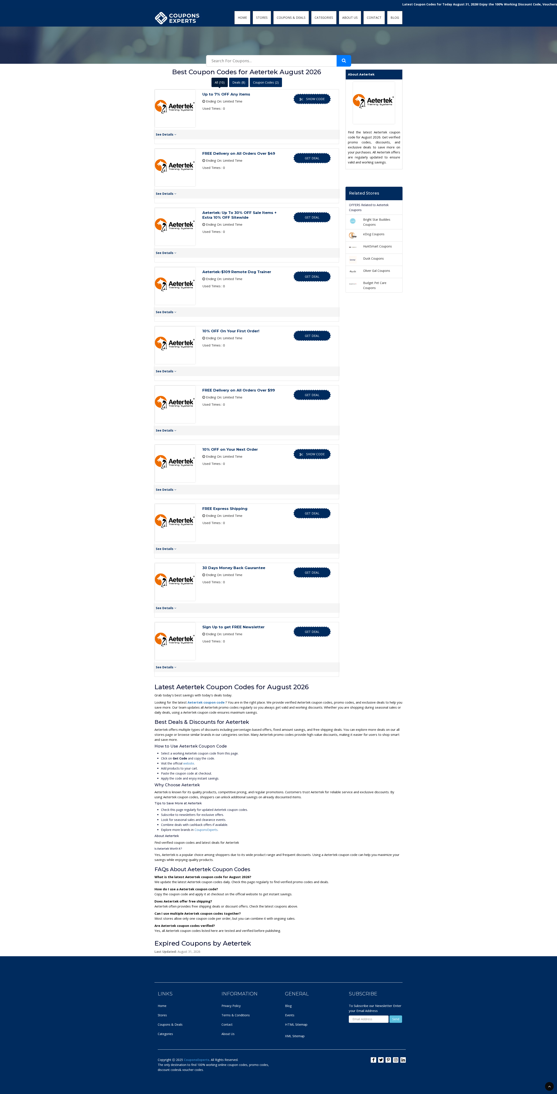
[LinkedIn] (403, 1060)
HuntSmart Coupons (377, 246)
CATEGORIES (324, 17)
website (188, 763)
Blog (288, 1006)
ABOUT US (350, 17)
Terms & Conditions (235, 1015)
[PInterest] (388, 1060)
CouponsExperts (206, 830)
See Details (165, 134)
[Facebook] (373, 1060)
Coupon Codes (266, 82)
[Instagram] (395, 1060)
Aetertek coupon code (206, 702)
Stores (162, 1015)
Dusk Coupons (373, 258)
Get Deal (312, 158)
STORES (262, 17)
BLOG (395, 17)
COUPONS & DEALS (291, 17)
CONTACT (374, 17)
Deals (238, 82)
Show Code (315, 99)
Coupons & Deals (170, 1024)
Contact (227, 1024)
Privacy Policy (231, 1006)
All (220, 82)
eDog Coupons (373, 234)
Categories (165, 1034)
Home (162, 1006)
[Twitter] (381, 1060)
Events (289, 1015)
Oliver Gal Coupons (376, 271)
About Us (228, 1034)
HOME (242, 17)
